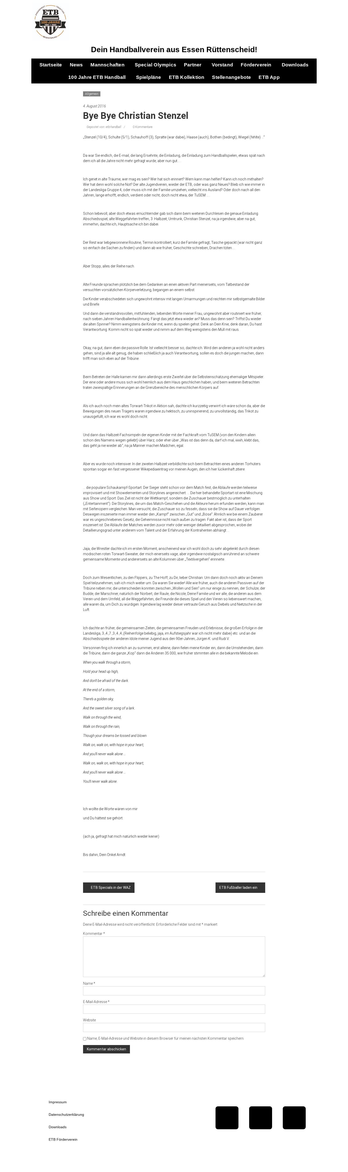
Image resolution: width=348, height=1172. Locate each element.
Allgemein (91, 94)
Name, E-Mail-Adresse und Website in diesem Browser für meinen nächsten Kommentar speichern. (165, 1038)
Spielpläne (148, 77)
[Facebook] (227, 1117)
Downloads (295, 64)
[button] (109, 65)
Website (89, 1020)
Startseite (50, 64)
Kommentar (94, 934)
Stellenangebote (231, 77)
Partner (192, 64)
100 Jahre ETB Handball (97, 77)
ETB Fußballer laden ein (238, 887)
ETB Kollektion (187, 77)
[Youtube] (260, 1117)
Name (89, 983)
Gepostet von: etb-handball (104, 127)
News (76, 64)
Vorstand (222, 64)
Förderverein (256, 64)
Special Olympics (155, 64)
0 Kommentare (142, 127)
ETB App (269, 77)
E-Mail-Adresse (96, 1002)
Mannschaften (107, 64)
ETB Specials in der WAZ (111, 887)
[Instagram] (294, 1117)
